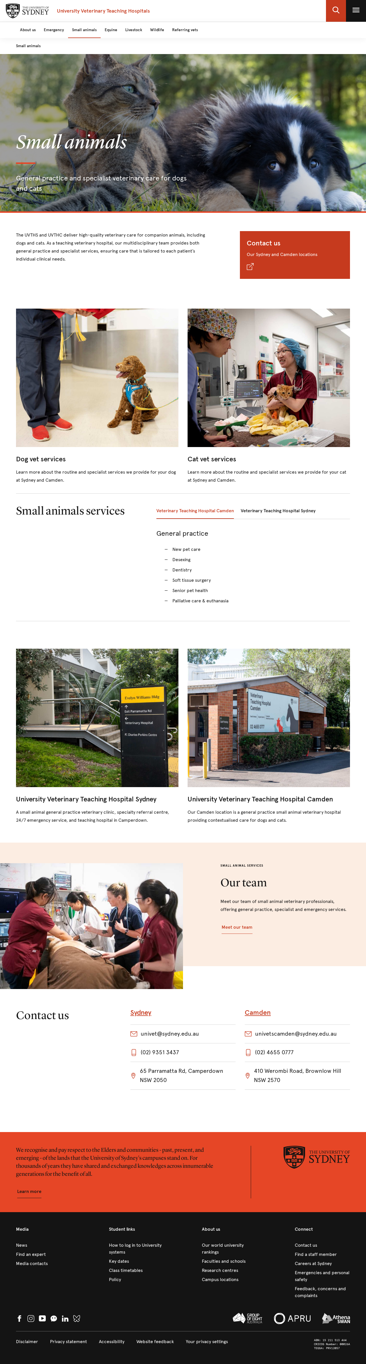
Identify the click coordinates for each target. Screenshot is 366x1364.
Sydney (140, 1012)
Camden (258, 1012)
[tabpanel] (253, 570)
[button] (336, 11)
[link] (97, 396)
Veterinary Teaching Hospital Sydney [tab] (278, 510)
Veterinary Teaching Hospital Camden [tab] (195, 510)
